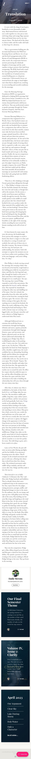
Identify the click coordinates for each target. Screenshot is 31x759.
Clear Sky (11, 708)
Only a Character (12, 728)
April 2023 (15, 9)
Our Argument (14, 703)
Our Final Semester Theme (14, 602)
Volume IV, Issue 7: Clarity (15, 651)
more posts (13, 581)
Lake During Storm (13, 715)
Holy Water (12, 721)
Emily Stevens (15, 578)
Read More (15, 585)
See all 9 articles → (12, 735)
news (8, 645)
